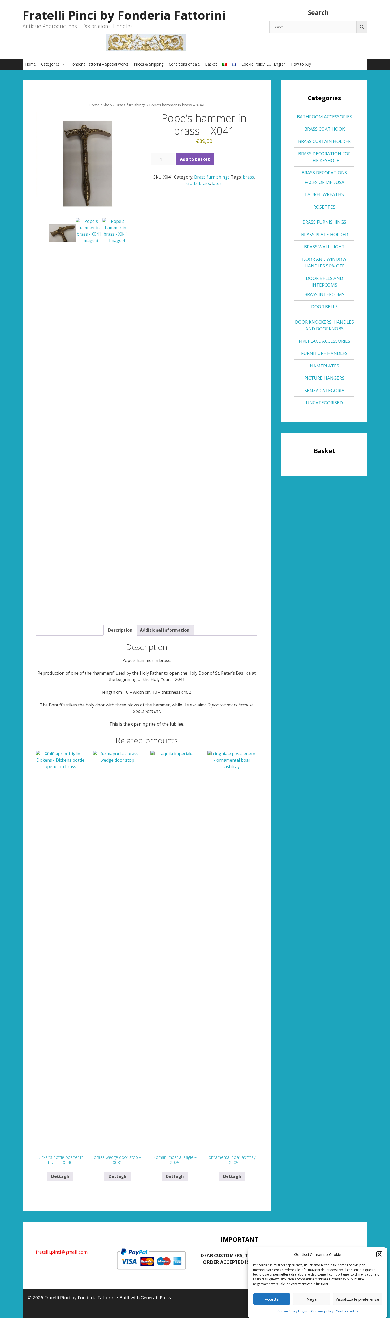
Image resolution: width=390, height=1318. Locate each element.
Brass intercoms (324, 294)
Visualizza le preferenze (357, 1299)
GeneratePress (156, 1297)
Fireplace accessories (324, 341)
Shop (107, 104)
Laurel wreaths (324, 194)
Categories (50, 64)
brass (248, 177)
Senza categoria (324, 390)
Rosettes (324, 207)
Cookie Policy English (293, 1311)
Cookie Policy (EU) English (263, 64)
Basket (211, 64)
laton (217, 183)
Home (30, 64)
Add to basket (195, 159)
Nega (312, 1299)
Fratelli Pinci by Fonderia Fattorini (124, 15)
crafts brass (198, 183)
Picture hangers (324, 378)
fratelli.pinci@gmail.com (62, 1252)
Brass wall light (324, 247)
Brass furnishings (130, 104)
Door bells (324, 307)
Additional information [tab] (164, 630)
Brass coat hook (324, 129)
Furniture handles (324, 353)
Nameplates (324, 366)
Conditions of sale (184, 64)
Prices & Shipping (148, 64)
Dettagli (60, 1176)
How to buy (301, 64)
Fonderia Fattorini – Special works (99, 64)
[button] (379, 1254)
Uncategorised (324, 403)
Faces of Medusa (324, 182)
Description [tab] (120, 630)
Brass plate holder (324, 234)
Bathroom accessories (324, 117)
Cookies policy (322, 1311)
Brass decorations (324, 173)
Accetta (272, 1299)
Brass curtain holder (324, 141)
